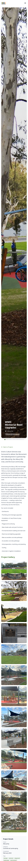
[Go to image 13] (21, 439)
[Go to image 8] (14, 439)
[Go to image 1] (4, 439)
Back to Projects (8, 447)
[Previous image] (4, 222)
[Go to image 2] (6, 439)
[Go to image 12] (20, 439)
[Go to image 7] (13, 439)
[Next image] (24, 222)
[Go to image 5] (10, 439)
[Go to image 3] (7, 439)
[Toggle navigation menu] (25, 3)
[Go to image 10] (17, 439)
